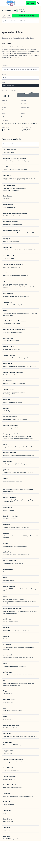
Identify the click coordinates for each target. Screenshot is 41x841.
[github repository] (9, 15)
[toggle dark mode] (4, 15)
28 (21, 116)
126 (3, 116)
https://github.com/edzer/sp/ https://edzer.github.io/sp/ (20, 123)
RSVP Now (30, 3)
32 (2, 110)
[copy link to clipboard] (3, 69)
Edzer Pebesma (9, 130)
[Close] (38, 3)
